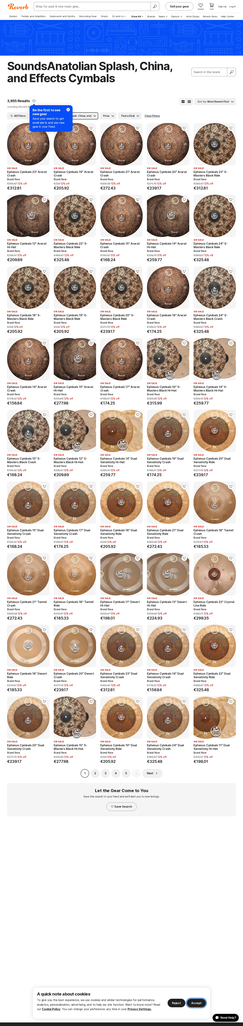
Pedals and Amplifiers (34, 16)
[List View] (189, 101)
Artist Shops (192, 16)
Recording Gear (88, 16)
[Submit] (231, 72)
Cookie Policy (51, 1009)
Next (150, 773)
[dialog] (121, 1003)
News (162, 16)
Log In (232, 6)
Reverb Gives (210, 16)
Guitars (13, 16)
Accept (196, 1003)
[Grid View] (183, 101)
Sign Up (222, 6)
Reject (176, 1003)
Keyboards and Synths (62, 16)
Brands (151, 16)
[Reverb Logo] (18, 6)
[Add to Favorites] (34, 101)
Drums (104, 16)
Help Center (227, 16)
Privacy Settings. (140, 1009)
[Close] (68, 109)
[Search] (154, 6)
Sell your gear (179, 6)
